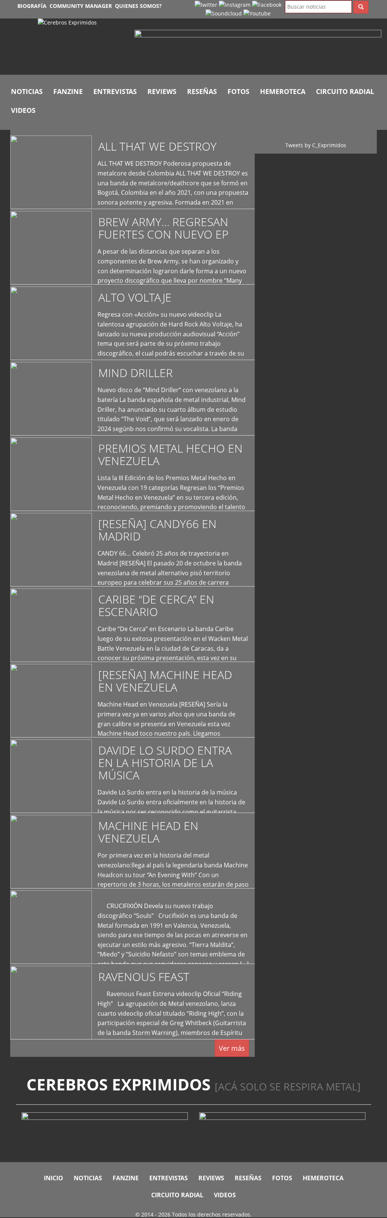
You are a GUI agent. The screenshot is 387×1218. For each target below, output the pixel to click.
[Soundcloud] (224, 13)
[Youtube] (257, 13)
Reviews (161, 91)
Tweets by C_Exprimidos (315, 145)
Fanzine (68, 91)
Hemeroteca (282, 91)
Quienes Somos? (138, 5)
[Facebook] (267, 4)
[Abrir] (258, 48)
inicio (53, 1178)
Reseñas (202, 91)
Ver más (232, 1048)
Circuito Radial (345, 91)
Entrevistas (115, 91)
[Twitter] (206, 4)
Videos (23, 110)
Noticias (27, 91)
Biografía (31, 5)
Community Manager (81, 5)
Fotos (238, 91)
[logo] (80, 46)
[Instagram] (235, 4)
